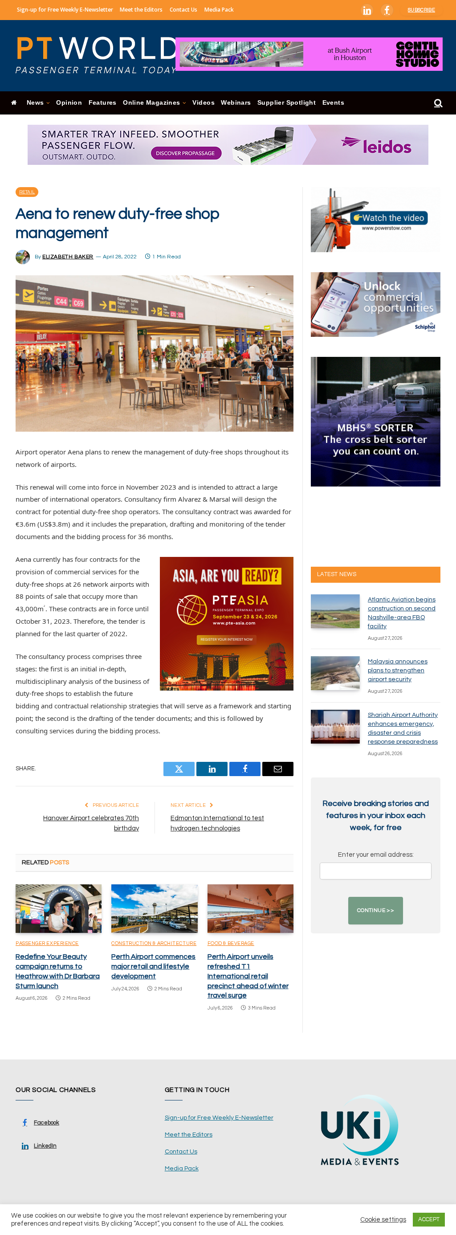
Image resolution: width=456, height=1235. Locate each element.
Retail (27, 192)
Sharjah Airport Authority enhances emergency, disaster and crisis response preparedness (403, 728)
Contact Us (183, 9)
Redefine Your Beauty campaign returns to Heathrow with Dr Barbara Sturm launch (58, 971)
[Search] (437, 103)
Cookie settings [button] (383, 1219)
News (35, 102)
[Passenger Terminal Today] (102, 55)
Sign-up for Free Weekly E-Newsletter (65, 9)
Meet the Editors (141, 9)
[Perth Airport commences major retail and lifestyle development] (154, 908)
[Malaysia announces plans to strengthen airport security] (335, 673)
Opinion (69, 102)
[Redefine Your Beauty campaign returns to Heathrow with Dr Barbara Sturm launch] (59, 908)
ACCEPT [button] (429, 1219)
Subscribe (421, 10)
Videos (203, 102)
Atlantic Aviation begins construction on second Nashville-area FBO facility (402, 613)
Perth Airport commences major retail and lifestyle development (153, 966)
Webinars (236, 102)
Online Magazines (151, 102)
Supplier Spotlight (286, 102)
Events (333, 102)
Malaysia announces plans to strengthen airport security (398, 670)
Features (103, 102)
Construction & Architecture (153, 943)
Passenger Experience (47, 943)
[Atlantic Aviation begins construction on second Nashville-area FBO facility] (335, 611)
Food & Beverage (231, 943)
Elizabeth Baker (68, 257)
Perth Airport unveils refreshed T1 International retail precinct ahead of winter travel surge (248, 976)
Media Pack (219, 9)
